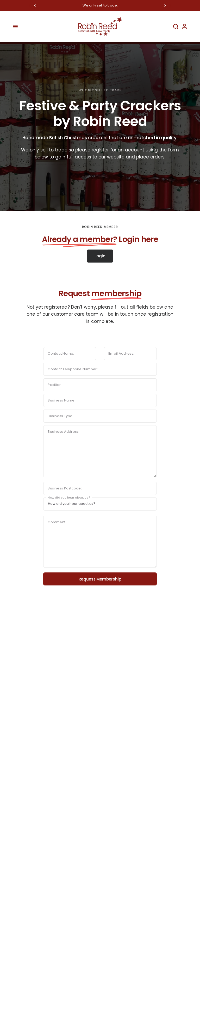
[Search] (175, 26)
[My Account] (183, 26)
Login (100, 256)
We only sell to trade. (100, 5)
